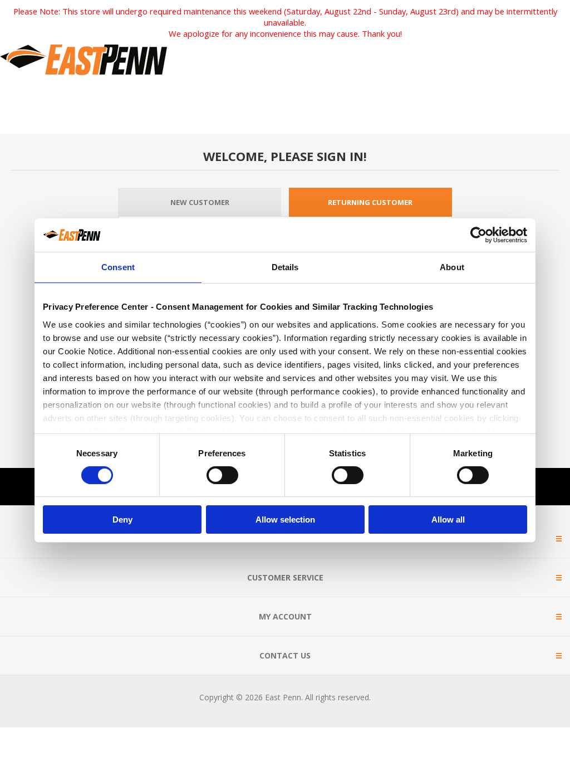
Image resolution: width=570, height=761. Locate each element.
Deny (122, 519)
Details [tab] (285, 267)
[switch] (222, 475)
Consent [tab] (118, 267)
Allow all (448, 519)
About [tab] (452, 267)
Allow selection (285, 519)
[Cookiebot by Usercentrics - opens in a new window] (478, 235)
